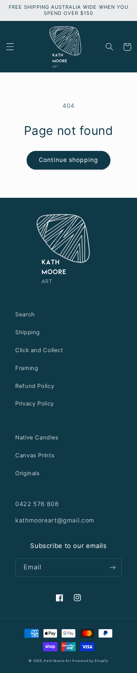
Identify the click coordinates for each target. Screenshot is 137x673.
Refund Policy (34, 386)
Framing (26, 368)
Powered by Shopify (90, 661)
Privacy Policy (34, 403)
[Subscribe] (112, 567)
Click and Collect (39, 350)
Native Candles (37, 437)
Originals (27, 473)
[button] (10, 47)
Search (25, 314)
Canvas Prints (34, 455)
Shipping (27, 332)
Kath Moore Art (57, 661)
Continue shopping (69, 159)
